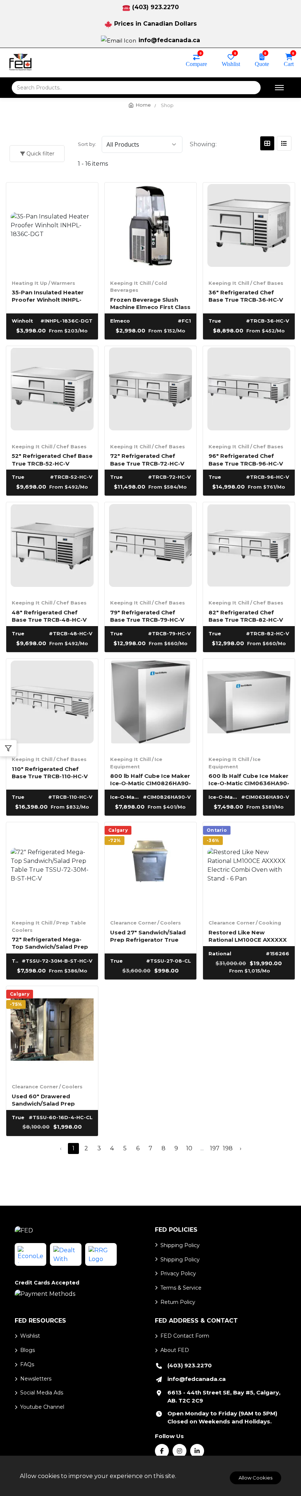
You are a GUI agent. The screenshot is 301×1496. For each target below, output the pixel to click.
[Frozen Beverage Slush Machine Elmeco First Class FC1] (150, 228)
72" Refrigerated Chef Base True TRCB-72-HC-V (147, 459)
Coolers (170, 923)
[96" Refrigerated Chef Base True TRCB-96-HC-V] (248, 391)
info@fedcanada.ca (169, 40)
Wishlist (231, 63)
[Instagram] (179, 1451)
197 (215, 1148)
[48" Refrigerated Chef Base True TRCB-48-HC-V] (52, 548)
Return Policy (177, 1302)
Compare (196, 63)
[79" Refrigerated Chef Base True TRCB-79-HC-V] (150, 548)
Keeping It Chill (130, 283)
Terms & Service (181, 1287)
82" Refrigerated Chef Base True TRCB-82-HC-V (245, 615)
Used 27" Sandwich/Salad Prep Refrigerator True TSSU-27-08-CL (148, 935)
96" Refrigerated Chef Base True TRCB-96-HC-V (245, 459)
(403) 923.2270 (155, 7)
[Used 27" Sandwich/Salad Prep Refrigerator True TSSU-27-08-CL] (150, 868)
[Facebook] (162, 1451)
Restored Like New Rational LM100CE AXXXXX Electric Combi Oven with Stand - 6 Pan (247, 935)
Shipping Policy (180, 1245)
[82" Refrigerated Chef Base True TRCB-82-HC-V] (248, 548)
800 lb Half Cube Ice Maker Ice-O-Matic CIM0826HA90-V (150, 779)
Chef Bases (268, 283)
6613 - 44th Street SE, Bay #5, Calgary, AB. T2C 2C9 (223, 1396)
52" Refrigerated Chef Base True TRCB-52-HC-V (52, 459)
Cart (289, 63)
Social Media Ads (41, 1392)
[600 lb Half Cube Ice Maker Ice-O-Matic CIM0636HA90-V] (248, 704)
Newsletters (35, 1378)
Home (143, 105)
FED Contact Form (184, 1336)
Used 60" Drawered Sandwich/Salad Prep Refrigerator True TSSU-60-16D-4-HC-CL (48, 1099)
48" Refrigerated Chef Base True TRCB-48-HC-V (49, 615)
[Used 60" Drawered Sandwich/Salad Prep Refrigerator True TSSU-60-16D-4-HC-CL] (52, 1031)
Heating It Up (29, 283)
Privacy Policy (178, 1273)
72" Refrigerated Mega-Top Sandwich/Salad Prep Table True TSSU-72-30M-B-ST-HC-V (50, 942)
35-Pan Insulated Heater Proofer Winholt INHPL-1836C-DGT (48, 295)
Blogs (27, 1350)
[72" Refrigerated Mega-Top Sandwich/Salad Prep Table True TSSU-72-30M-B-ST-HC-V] (52, 868)
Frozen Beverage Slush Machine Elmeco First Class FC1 (150, 303)
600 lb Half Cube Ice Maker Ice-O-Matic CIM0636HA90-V (248, 779)
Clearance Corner (133, 923)
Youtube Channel (42, 1407)
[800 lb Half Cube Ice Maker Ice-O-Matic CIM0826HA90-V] (150, 704)
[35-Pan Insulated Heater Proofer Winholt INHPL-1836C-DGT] (52, 228)
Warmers (63, 283)
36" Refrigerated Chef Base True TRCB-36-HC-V (245, 295)
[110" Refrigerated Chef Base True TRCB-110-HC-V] (52, 704)
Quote (262, 63)
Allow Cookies (255, 1478)
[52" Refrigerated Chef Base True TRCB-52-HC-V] (52, 391)
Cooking (269, 923)
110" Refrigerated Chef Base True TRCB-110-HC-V (50, 772)
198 (228, 1148)
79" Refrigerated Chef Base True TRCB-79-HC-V (147, 615)
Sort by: (87, 144)
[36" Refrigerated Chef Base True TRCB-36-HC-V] (248, 228)
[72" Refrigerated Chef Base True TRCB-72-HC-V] (150, 391)
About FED (174, 1350)
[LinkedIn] (197, 1451)
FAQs (27, 1364)
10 (189, 1148)
